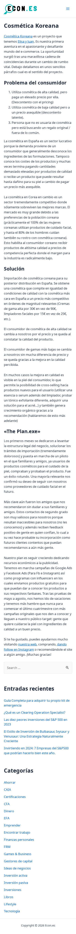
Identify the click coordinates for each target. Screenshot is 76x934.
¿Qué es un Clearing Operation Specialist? (34, 712)
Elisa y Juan (26, 41)
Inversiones (12, 889)
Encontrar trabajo (17, 832)
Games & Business (17, 854)
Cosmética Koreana (18, 36)
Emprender (12, 825)
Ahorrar (10, 782)
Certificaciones (15, 796)
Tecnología (12, 911)
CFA (7, 804)
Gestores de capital (18, 861)
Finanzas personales (19, 839)
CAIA (7, 789)
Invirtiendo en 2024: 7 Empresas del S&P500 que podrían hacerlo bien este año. (36, 750)
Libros (8, 897)
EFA (6, 818)
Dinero (9, 811)
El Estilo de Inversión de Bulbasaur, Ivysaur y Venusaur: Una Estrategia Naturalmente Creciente (36, 736)
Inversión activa (15, 875)
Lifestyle (10, 904)
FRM (7, 846)
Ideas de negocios (17, 868)
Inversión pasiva (16, 882)
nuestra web (27, 644)
